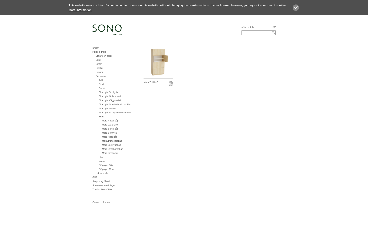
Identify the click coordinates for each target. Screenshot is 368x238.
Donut (102, 88)
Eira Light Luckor (107, 108)
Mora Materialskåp (112, 141)
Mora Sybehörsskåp (112, 149)
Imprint (106, 202)
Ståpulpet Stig (106, 165)
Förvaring (101, 76)
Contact (96, 202)
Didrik (102, 84)
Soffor (99, 64)
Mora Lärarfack (110, 124)
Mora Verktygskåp (111, 145)
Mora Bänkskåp (110, 128)
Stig (101, 157)
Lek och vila (102, 173)
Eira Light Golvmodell (110, 96)
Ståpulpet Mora (106, 169)
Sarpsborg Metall (101, 181)
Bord (98, 60)
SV (274, 27)
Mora (101, 116)
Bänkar (99, 72)
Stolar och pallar (104, 56)
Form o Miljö (99, 51)
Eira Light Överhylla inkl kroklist (115, 104)
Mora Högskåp (109, 137)
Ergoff (95, 47)
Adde (101, 80)
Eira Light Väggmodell (110, 100)
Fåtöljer (99, 68)
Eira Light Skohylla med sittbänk (115, 112)
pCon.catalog (248, 27)
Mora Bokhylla (109, 132)
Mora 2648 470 (151, 82)
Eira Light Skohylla (108, 92)
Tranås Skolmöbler (102, 189)
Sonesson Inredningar (103, 185)
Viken (102, 161)
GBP (94, 177)
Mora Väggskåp (110, 120)
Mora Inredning (110, 153)
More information (80, 10)
